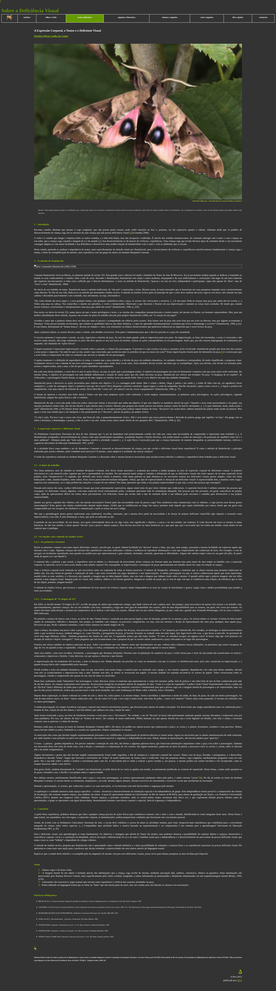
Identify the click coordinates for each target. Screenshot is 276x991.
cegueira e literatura (126, 17)
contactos (263, 17)
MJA (239, 980)
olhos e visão (51, 17)
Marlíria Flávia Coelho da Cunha (51, 36)
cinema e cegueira (169, 17)
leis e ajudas (238, 17)
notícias (27, 17)
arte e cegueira (207, 17)
